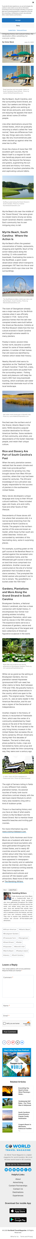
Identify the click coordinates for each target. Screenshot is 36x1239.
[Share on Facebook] (4, 1042)
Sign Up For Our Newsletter (18, 1164)
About (5, 890)
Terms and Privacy (22, 30)
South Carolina (17, 955)
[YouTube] (18, 1169)
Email (6, 1016)
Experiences (18, 1195)
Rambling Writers (19, 893)
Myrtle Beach (8, 951)
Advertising (18, 1182)
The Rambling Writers (14, 881)
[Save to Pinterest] (9, 1042)
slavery (6, 955)
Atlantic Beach (24, 929)
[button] (33, 2)
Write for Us (14, 1236)
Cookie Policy (12, 30)
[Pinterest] (14, 1169)
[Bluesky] (22, 1169)
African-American (9, 929)
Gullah (19, 942)
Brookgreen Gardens (11, 934)
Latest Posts (12, 890)
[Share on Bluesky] (22, 1042)
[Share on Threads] (18, 1042)
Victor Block (9, 42)
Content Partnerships (18, 1186)
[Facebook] (6, 1169)
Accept (18, 20)
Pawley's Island (22, 951)
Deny (18, 25)
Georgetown (23, 938)
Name (6, 1006)
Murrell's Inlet (19, 947)
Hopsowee (7, 947)
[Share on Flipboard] (13, 1042)
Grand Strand (8, 942)
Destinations (18, 1192)
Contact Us (18, 1189)
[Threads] (25, 1169)
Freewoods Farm (9, 938)
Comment (8, 977)
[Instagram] (10, 1169)
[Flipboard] (29, 1169)
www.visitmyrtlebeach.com (14, 832)
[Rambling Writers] (7, 896)
